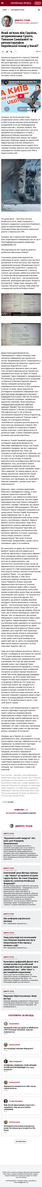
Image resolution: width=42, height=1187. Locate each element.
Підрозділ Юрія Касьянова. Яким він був (20, 997)
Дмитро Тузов (22, 20)
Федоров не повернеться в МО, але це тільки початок (20, 1087)
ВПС (30, 528)
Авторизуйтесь (11, 813)
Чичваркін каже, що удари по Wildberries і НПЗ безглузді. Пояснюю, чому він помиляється (21, 1030)
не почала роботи (15, 697)
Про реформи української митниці (17, 919)
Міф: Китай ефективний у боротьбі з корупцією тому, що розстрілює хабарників (19, 1107)
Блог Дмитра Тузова (17, 10)
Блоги (5, 10)
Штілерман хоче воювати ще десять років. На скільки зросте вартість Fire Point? (19, 1128)
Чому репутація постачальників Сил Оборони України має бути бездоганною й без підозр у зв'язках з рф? (20, 941)
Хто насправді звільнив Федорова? (18, 1048)
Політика (8, 802)
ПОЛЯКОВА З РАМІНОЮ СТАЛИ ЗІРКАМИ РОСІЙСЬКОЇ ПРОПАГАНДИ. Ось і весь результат (20, 1067)
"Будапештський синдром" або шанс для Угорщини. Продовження (19, 841)
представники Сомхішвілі (28, 674)
